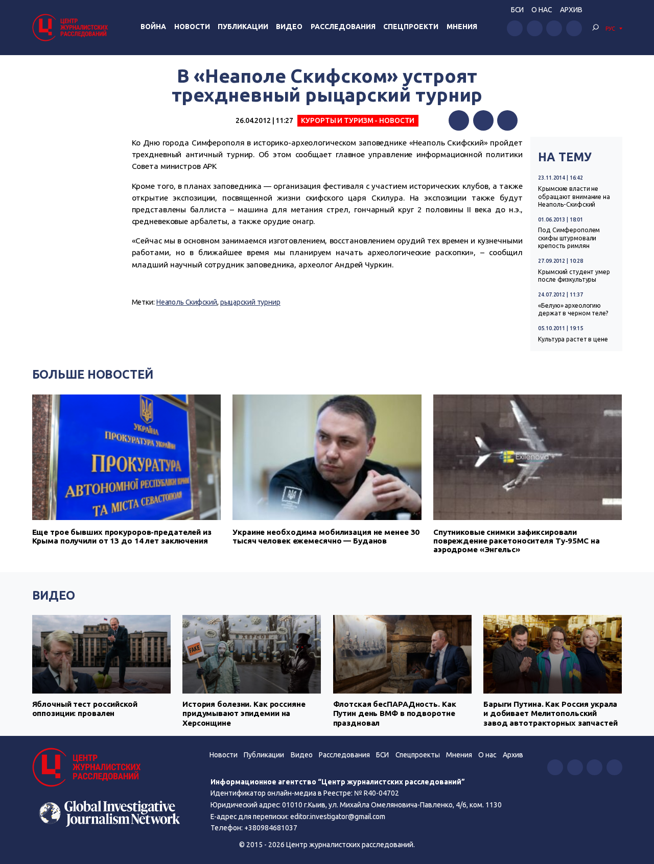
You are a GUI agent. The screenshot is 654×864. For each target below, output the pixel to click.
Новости (192, 26)
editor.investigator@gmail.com (337, 816)
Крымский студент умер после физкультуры (574, 275)
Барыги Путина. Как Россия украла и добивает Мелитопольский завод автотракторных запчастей (550, 713)
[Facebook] (459, 120)
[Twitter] (483, 120)
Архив (571, 10)
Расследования (343, 26)
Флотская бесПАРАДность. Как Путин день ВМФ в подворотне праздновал (394, 713)
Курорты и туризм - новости (357, 120)
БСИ (517, 10)
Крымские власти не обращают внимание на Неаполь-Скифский (574, 196)
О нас (541, 10)
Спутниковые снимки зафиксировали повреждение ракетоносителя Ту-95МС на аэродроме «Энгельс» (516, 541)
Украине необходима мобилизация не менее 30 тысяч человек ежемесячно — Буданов (325, 536)
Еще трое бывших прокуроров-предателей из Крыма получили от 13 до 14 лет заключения (122, 536)
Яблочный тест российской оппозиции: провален (84, 709)
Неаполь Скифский (186, 302)
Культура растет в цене (573, 339)
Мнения (462, 26)
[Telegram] (507, 120)
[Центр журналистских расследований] (71, 27)
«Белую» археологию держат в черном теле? (573, 309)
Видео (289, 26)
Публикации (243, 26)
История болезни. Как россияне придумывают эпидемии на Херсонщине (244, 713)
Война (153, 26)
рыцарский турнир (250, 302)
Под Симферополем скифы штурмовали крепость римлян (569, 238)
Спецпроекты (417, 755)
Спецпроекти (410, 26)
